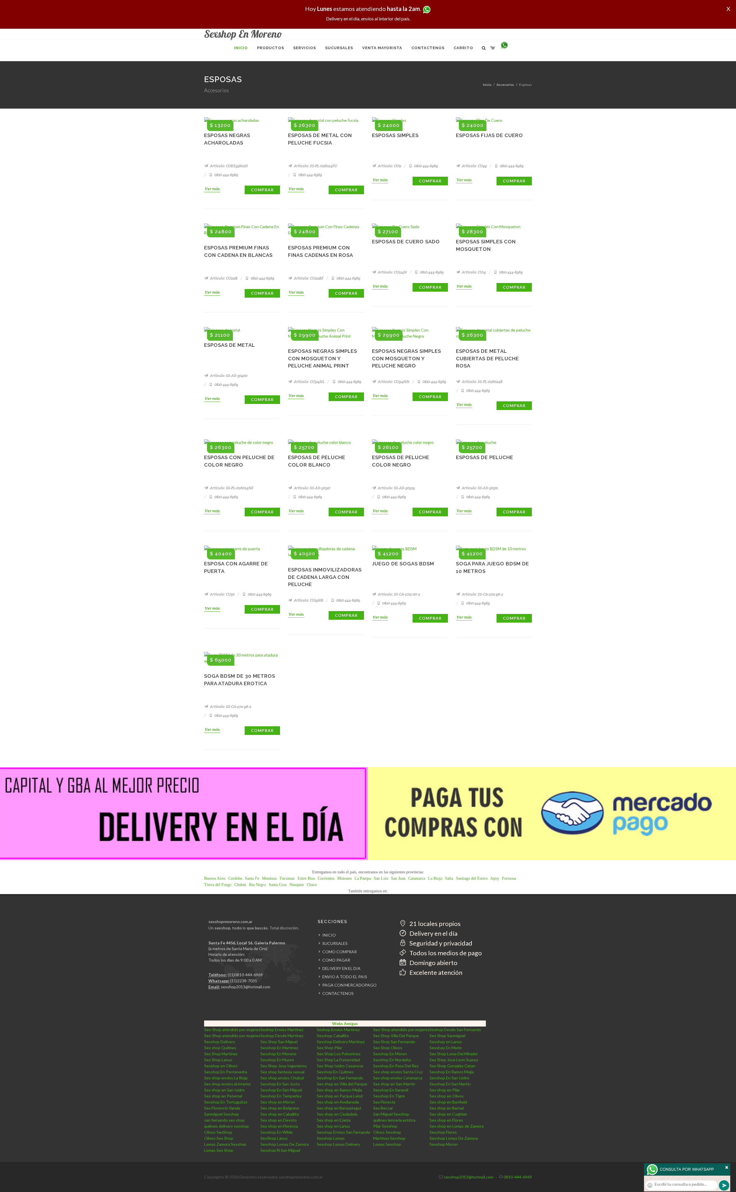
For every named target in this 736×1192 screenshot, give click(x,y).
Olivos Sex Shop (218, 1138)
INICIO (329, 935)
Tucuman (287, 878)
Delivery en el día (432, 933)
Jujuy (494, 878)
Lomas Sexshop (387, 1144)
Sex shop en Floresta (279, 1126)
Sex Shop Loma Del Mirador (454, 1053)
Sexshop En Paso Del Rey (396, 1065)
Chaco (312, 885)
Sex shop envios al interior (227, 1083)
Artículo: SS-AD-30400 (228, 375)
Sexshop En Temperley (281, 1095)
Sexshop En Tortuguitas (226, 1101)
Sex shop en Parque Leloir (340, 1095)
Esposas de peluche (484, 457)
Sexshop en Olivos (220, 1065)
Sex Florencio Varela (222, 1108)
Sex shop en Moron (277, 1101)
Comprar (262, 189)
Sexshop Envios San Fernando (343, 1132)
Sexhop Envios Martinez (281, 1029)
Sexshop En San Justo (280, 1083)
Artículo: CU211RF (308, 278)
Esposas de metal (229, 345)
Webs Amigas (345, 1023)
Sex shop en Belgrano (279, 1108)
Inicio (487, 84)
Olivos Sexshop (387, 1132)
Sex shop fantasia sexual (282, 1071)
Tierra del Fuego (217, 885)
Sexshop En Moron (390, 1053)
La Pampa (362, 878)
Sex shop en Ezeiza (333, 1120)
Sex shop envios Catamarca (397, 1077)
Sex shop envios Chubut (282, 1077)
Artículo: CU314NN (393, 381)
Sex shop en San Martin (394, 1083)
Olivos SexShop (218, 1132)
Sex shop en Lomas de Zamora (457, 1126)
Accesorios (505, 84)
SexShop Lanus (274, 1138)
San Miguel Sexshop (391, 1114)
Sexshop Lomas (331, 1138)
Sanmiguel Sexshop (221, 1114)
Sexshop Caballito (333, 1035)
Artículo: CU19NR (308, 600)
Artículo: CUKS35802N (228, 165)
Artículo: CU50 (222, 594)
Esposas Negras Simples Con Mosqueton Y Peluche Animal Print (322, 358)
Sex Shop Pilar (329, 1047)
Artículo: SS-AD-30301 (479, 488)
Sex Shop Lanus (218, 1059)
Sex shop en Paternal (223, 1095)
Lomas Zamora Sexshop (225, 1144)
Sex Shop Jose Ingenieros (283, 1065)
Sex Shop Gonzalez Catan (452, 1065)
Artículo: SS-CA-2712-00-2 (398, 594)
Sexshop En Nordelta (392, 1059)
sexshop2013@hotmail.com (245, 986)
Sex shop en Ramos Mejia (339, 1089)
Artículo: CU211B (223, 278)
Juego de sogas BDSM (403, 564)
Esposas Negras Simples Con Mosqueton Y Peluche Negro (406, 358)
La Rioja (435, 878)
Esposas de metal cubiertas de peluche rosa (487, 358)
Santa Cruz (278, 885)
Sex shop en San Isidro (224, 1089)
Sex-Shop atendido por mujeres (232, 1029)
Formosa (509, 878)
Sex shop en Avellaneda (338, 1101)
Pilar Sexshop (385, 1126)
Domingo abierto (432, 962)
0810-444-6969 (226, 174)
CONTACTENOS (338, 993)
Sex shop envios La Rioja (226, 1077)
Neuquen (297, 885)
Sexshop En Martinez (279, 1047)
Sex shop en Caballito (279, 1114)
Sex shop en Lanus (333, 1126)
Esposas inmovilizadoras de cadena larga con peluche (325, 577)
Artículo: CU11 (389, 165)
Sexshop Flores (443, 1132)
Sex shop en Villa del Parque (342, 1083)
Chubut (240, 885)
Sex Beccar (383, 1108)
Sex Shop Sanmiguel (447, 1035)
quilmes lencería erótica (394, 1120)
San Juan (398, 878)
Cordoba (235, 878)
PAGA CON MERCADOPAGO (349, 985)
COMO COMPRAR (339, 951)
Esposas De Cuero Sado (406, 241)
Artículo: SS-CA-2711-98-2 (230, 706)
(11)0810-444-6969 (245, 974)
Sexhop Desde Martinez (281, 1035)
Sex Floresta (384, 1101)
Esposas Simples (395, 135)
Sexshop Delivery (219, 1041)
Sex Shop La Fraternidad (338, 1059)
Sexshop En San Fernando (340, 1077)
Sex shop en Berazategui (339, 1108)
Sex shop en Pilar (445, 1089)
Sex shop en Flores (446, 1120)
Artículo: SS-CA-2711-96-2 (482, 594)
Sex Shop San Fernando (394, 1041)
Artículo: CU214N (392, 272)
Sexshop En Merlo (446, 1047)
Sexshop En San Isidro (449, 1077)
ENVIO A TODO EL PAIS (344, 976)
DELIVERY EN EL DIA (341, 968)
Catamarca (416, 878)
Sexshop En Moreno (278, 1053)
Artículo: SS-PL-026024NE (231, 488)
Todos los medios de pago (445, 953)
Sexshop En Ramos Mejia (452, 1071)
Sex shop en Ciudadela (337, 1114)
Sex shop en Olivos (447, 1095)
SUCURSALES (335, 943)
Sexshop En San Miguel (281, 1089)
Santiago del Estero (472, 878)
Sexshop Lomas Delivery (338, 1144)
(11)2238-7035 (243, 980)
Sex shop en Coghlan (448, 1114)
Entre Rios (306, 878)
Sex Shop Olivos (387, 1047)
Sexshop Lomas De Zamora (454, 1138)
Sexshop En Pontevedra (225, 1071)
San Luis (381, 878)
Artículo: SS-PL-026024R (482, 381)
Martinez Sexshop (389, 1138)
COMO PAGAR (336, 960)
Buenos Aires (214, 878)
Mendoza (269, 878)
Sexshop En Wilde (276, 1132)
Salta (449, 878)
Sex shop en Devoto (278, 1120)
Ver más (212, 188)
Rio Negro (257, 885)
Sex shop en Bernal (447, 1108)
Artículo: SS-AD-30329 (396, 488)
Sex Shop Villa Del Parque (396, 1035)
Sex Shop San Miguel (279, 1041)
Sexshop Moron (444, 1144)
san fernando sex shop (224, 1120)
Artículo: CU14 (473, 272)
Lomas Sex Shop (218, 1150)
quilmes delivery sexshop (226, 1126)
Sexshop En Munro (277, 1059)
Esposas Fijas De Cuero (489, 135)
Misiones (344, 878)
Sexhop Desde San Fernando (455, 1029)
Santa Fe (252, 878)
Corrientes (326, 878)
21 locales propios (434, 923)
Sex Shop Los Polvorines (339, 1053)
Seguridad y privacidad (440, 943)
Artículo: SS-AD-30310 (311, 488)
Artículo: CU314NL (309, 381)
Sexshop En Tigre (389, 1095)
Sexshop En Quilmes (335, 1071)
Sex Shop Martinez (220, 1053)
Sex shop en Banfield (448, 1101)
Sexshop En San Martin (450, 1083)
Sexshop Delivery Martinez (341, 1041)
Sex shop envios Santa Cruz (398, 1071)
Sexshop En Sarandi (390, 1089)
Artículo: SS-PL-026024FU (315, 165)
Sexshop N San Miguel (280, 1150)
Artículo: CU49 (474, 165)
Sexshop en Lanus (446, 1041)
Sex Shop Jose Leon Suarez (454, 1059)
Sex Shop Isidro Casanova (340, 1065)
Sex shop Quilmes (220, 1047)
